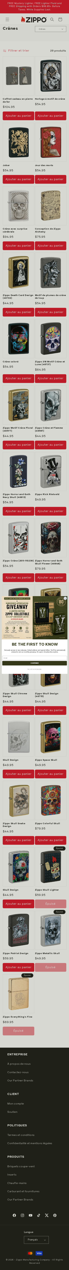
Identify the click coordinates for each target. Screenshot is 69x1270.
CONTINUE (34, 663)
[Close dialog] (65, 598)
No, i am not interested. (35, 669)
